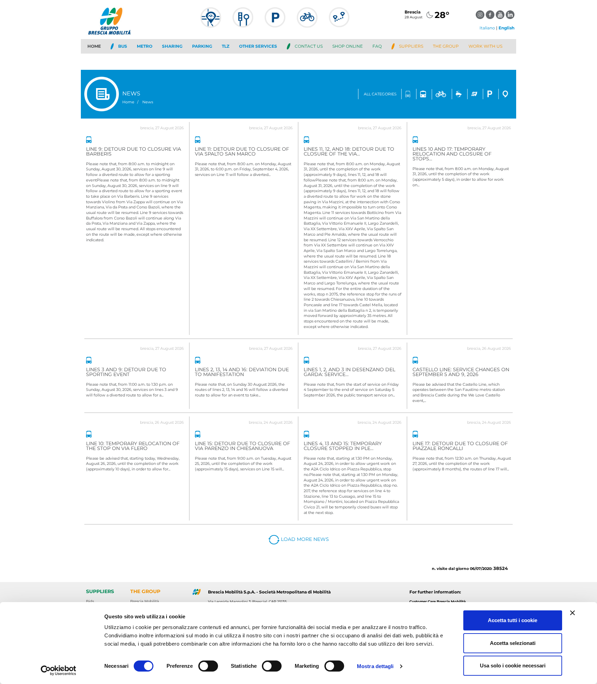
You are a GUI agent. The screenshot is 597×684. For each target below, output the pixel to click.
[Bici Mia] (307, 20)
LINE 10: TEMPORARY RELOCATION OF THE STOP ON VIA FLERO (133, 445)
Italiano (487, 27)
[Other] (505, 94)
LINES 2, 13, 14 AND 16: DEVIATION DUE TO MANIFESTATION (242, 371)
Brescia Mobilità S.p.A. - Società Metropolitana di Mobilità (269, 591)
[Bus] (408, 94)
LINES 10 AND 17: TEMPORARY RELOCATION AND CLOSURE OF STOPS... (452, 154)
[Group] (474, 94)
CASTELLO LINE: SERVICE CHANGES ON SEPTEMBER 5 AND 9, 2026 (461, 371)
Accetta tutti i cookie (512, 620)
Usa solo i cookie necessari (513, 665)
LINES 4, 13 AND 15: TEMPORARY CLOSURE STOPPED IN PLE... (343, 445)
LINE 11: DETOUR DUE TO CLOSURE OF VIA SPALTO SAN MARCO (242, 151)
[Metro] (423, 94)
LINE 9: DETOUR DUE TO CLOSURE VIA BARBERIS (133, 151)
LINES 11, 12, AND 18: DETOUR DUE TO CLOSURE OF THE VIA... (349, 151)
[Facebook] (490, 14)
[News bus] (89, 139)
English (506, 27)
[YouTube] (500, 14)
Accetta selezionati (513, 643)
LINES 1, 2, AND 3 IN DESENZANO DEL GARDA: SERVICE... (349, 371)
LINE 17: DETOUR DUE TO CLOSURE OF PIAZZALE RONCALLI (460, 445)
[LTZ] (243, 20)
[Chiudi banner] (572, 612)
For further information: (435, 591)
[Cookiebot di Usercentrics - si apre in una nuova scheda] (58, 670)
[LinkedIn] (510, 14)
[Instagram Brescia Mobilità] (480, 14)
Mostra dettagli (375, 666)
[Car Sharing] (459, 94)
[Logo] (110, 21)
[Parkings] (275, 20)
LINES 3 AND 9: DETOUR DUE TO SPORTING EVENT (126, 371)
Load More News (304, 539)
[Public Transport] (210, 20)
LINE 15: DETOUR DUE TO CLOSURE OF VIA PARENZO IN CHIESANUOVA (242, 445)
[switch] (208, 666)
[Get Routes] (339, 20)
